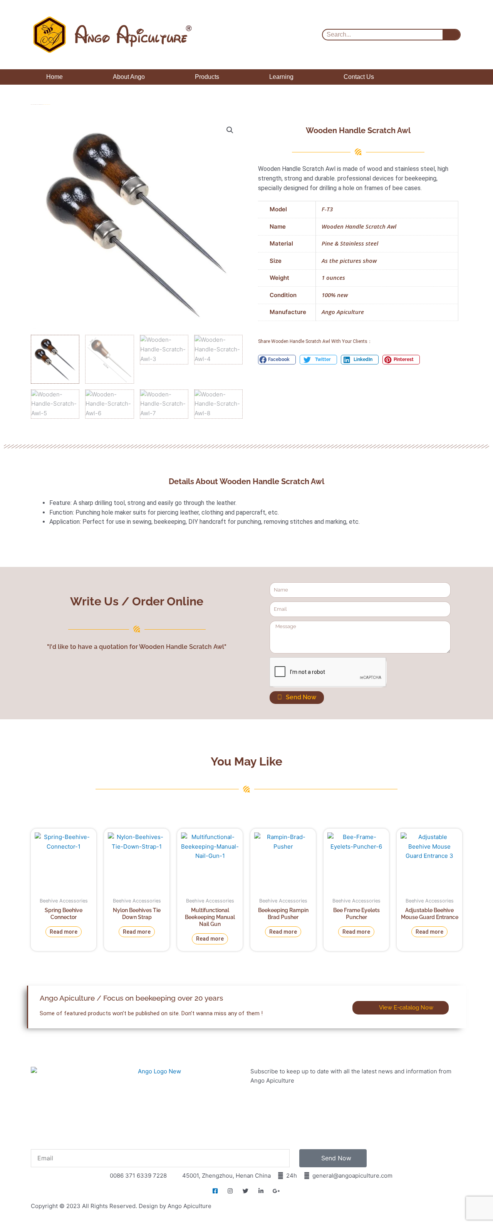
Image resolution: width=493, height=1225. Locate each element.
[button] (230, 130)
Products (207, 77)
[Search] (451, 35)
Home (54, 77)
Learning (281, 77)
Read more (63, 932)
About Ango (129, 77)
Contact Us (359, 77)
